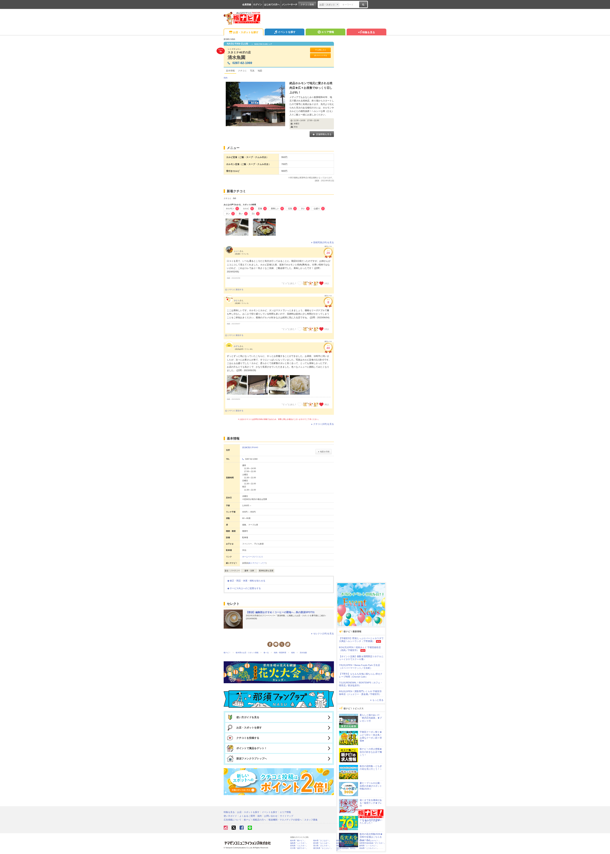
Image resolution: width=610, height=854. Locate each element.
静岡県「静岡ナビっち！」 (346, 840)
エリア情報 (327, 32)
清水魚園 (236, 57)
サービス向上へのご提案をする (245, 588)
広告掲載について (232, 819)
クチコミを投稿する (247, 738)
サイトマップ (286, 816)
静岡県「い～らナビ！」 (369, 846)
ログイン (257, 4)
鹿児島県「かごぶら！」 (322, 848)
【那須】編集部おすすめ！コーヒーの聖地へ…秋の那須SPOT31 (280, 612)
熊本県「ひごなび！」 (322, 840)
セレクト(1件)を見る (323, 633)
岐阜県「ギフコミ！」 (345, 843)
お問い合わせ (271, 816)
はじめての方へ (272, 4)
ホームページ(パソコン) (252, 557)
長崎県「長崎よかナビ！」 (369, 840)
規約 (259, 816)
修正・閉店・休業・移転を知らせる (247, 580)
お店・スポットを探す (245, 32)
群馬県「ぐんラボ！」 (299, 846)
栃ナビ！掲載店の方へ (255, 819)
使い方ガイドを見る (247, 717)
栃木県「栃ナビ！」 (298, 840)
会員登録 (246, 4)
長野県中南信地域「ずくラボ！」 (372, 843)
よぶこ (237, 251)
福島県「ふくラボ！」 (299, 843)
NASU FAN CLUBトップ (263, 44)
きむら (237, 300)
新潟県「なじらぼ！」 (322, 843)
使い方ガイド (230, 816)
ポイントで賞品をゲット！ (251, 748)
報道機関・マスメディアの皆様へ (285, 819)
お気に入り (321, 50)
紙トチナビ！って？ (257, 563)
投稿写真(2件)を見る (323, 242)
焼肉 (225, 78)
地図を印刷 (324, 451)
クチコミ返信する (235, 289)
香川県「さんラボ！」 (322, 846)
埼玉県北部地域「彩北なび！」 (346, 849)
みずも (237, 346)
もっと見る (377, 700)
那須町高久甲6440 (250, 447)
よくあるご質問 (247, 816)
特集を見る (368, 32)
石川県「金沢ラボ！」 (299, 848)
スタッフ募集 (311, 819)
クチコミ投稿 (307, 4)
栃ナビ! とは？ (372, 820)
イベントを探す (287, 32)
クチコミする (321, 55)
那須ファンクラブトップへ (251, 758)
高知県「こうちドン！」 (369, 848)
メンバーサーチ (289, 4)
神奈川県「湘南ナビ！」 (346, 846)
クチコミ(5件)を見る (323, 424)
